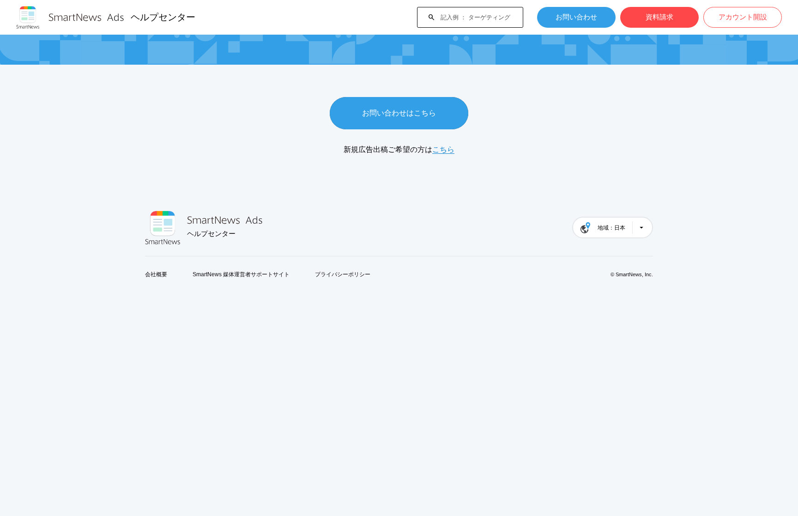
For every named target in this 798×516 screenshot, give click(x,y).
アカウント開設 (743, 17)
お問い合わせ (576, 17)
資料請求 (659, 17)
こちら (443, 149)
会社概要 (156, 274)
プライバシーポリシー (342, 274)
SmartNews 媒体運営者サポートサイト (241, 274)
